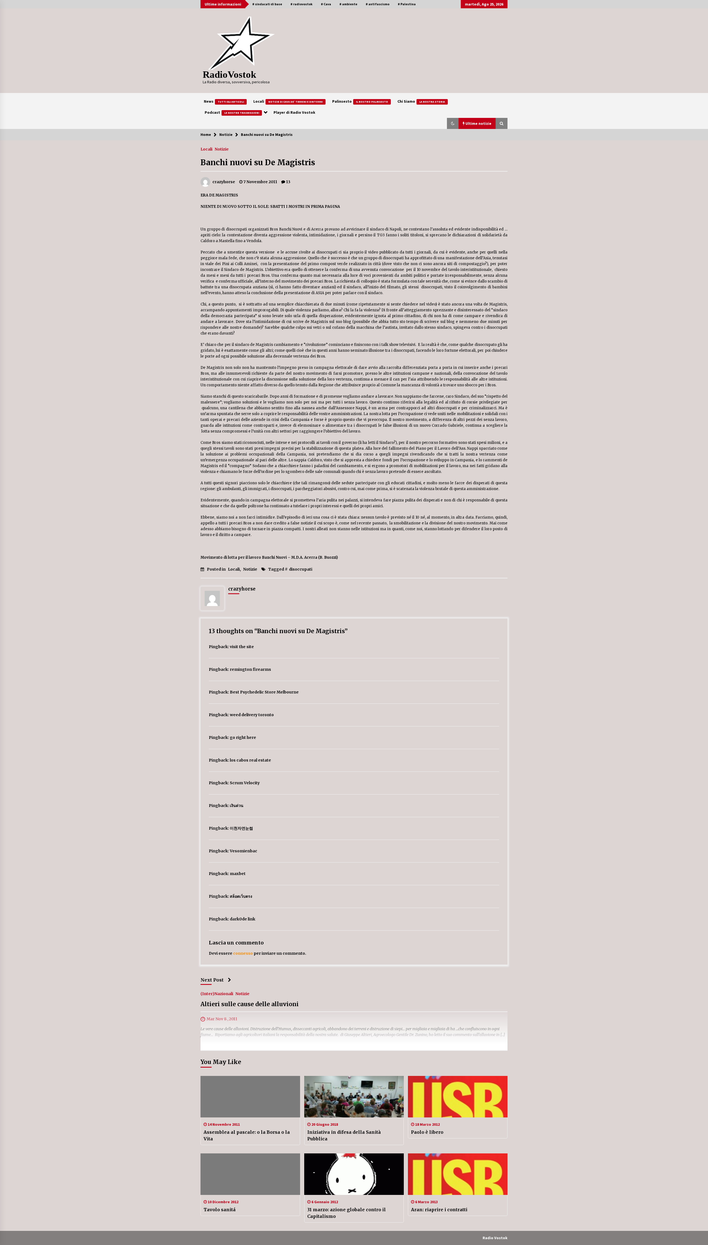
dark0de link (242, 919)
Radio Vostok (495, 1237)
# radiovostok (301, 4)
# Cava (326, 4)
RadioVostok (229, 74)
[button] (453, 123)
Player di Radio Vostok (294, 112)
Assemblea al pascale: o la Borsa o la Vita (247, 1135)
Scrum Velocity (245, 782)
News (224, 101)
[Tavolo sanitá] (250, 1174)
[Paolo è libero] (457, 1096)
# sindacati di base (267, 4)
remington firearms (250, 669)
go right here (243, 737)
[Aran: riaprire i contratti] (457, 1174)
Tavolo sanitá (220, 1209)
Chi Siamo (421, 101)
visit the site (242, 646)
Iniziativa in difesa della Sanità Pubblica (344, 1135)
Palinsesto (360, 101)
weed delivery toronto (252, 714)
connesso (243, 953)
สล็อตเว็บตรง (241, 896)
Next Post (212, 980)
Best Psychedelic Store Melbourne (264, 692)
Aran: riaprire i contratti (439, 1209)
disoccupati (300, 569)
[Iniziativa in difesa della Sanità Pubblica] (354, 1096)
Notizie (222, 149)
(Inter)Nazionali (217, 994)
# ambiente (348, 4)
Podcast (232, 112)
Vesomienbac (243, 850)
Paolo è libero (427, 1132)
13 (288, 181)
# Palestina (407, 4)
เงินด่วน (236, 805)
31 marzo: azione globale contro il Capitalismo (346, 1213)
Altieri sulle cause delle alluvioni (250, 1004)
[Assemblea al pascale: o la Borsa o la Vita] (250, 1096)
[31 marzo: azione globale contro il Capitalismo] (354, 1174)
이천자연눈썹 (241, 828)
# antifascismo (377, 4)
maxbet (238, 873)
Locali (288, 101)
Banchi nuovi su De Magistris (258, 162)
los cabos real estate (250, 760)
